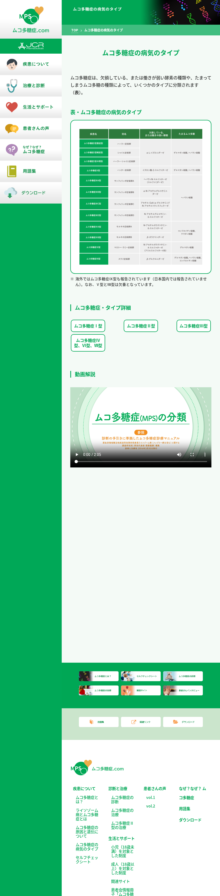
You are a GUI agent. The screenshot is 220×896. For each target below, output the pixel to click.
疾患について (84, 788)
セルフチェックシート (87, 859)
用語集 (184, 808)
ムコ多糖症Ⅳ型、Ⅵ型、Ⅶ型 (88, 342)
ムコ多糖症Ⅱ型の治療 (122, 825)
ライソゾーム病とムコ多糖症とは (87, 814)
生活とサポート (121, 838)
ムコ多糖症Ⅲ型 (193, 326)
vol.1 (150, 797)
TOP (74, 30)
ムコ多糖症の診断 (122, 799)
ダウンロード (190, 820)
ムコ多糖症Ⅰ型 (88, 326)
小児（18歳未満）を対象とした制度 (122, 851)
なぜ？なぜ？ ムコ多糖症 (192, 793)
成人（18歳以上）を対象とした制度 (122, 868)
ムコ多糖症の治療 (122, 812)
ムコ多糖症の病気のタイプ (87, 846)
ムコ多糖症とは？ (87, 799)
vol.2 (150, 806)
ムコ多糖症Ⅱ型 (141, 326)
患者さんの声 (155, 788)
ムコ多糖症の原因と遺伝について (87, 831)
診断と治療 (117, 788)
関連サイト (120, 881)
